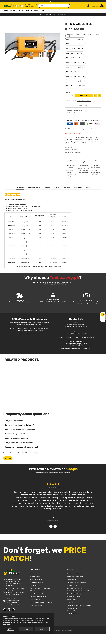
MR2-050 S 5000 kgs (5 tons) (75, 85)
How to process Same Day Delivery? (19, 425)
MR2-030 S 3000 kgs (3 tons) (75, 81)
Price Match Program (36, 591)
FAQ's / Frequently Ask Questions (40, 588)
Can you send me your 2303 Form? (19, 443)
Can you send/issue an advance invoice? (21, 447)
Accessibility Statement (74, 574)
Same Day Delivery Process (38, 594)
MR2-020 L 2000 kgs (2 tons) (75, 62)
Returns (47, 187)
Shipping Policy (71, 599)
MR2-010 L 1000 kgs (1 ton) (74, 48)
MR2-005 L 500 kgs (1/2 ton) (75, 39)
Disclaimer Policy (72, 585)
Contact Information (73, 614)
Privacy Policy (7, 624)
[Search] (68, 5)
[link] (95, 6)
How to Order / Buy (36, 579)
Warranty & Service (34, 187)
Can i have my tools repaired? (17, 438)
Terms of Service (35, 577)
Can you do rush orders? (14, 421)
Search (32, 574)
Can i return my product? (15, 434)
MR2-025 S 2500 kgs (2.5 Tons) (76, 71)
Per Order (67, 187)
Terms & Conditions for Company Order (79, 605)
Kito (71, 147)
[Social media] (103, 319)
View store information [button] (73, 115)
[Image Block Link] (83, 122)
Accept (26, 629)
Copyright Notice (35, 599)
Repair (88, 187)
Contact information (55, 630)
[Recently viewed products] (103, 315)
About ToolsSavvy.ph (36, 582)
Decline (42, 629)
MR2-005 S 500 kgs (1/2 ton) (75, 44)
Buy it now (83, 105)
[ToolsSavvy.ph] (13, 5)
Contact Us (33, 585)
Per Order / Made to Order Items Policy (79, 591)
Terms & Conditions (84, 101)
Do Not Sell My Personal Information (41, 602)
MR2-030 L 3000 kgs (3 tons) (75, 76)
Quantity (67, 92)
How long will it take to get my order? (20, 429)
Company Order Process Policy (76, 582)
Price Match (78, 187)
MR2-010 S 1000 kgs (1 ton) (74, 53)
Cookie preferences (66, 630)
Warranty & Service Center (38, 597)
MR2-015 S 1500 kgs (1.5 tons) (75, 58)
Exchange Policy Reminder (75, 588)
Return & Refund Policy (74, 594)
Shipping (56, 187)
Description (20, 187)
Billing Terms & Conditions (75, 577)
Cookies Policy (71, 579)
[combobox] (54, 5)
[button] (102, 5)
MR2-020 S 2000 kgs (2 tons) (75, 67)
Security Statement (36, 605)
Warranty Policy (72, 611)
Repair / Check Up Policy (74, 597)
